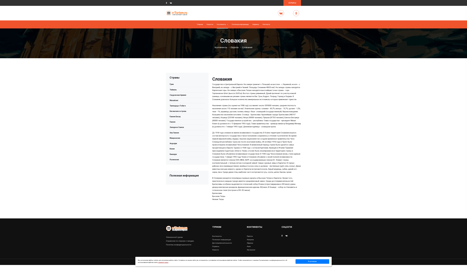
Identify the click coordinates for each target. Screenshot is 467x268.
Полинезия (174, 160)
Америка (250, 239)
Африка (250, 243)
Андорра (173, 143)
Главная (200, 24)
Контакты (266, 24)
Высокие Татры (218, 196)
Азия (249, 246)
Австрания (251, 250)
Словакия (247, 47)
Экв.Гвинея (174, 133)
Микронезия (175, 138)
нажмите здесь (163, 262)
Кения (172, 149)
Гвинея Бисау (175, 117)
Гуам (172, 84)
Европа (235, 47)
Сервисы (215, 246)
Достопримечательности (222, 243)
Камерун (173, 154)
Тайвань (173, 90)
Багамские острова (178, 111)
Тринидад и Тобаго (178, 106)
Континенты (221, 24)
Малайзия (174, 100)
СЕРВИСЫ (292, 3)
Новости (210, 24)
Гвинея (172, 122)
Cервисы (255, 24)
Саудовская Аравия (178, 95)
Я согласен (312, 261)
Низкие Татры (218, 199)
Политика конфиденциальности (178, 244)
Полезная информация (240, 24)
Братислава (217, 193)
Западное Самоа (177, 127)
